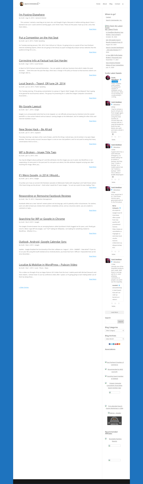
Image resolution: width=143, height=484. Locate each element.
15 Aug (113, 149)
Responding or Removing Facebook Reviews (45, 196)
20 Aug (113, 107)
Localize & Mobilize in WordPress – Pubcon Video (48, 264)
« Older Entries (24, 287)
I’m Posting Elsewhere (32, 14)
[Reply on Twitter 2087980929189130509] (112, 251)
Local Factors (39, 64)
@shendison (117, 104)
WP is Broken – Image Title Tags (37, 152)
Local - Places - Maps (41, 268)
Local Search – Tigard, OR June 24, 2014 (42, 83)
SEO (36, 156)
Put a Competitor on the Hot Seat (38, 37)
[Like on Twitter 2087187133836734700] (119, 303)
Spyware (38, 133)
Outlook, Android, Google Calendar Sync (43, 241)
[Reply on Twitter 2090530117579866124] (112, 137)
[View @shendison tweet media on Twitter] (113, 134)
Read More (92, 29)
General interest (41, 18)
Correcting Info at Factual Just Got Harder (43, 60)
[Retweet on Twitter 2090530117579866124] (116, 137)
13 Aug (113, 192)
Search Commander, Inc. (114, 20)
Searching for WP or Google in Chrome (42, 218)
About (105, 4)
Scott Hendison (116, 102)
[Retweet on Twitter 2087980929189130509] (116, 251)
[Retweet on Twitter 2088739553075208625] (116, 179)
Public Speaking (39, 41)
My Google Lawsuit (30, 106)
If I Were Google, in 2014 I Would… (39, 175)
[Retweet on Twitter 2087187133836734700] (116, 303)
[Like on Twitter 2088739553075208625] (119, 179)
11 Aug (113, 264)
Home (98, 4)
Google (37, 110)
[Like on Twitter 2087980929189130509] (119, 251)
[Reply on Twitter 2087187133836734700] (112, 303)
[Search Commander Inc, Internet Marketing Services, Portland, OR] (114, 356)
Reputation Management (44, 199)
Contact (117, 4)
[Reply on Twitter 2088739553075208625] (112, 179)
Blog (110, 4)
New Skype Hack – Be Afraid (35, 129)
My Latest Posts (111, 29)
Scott (22, 18)
